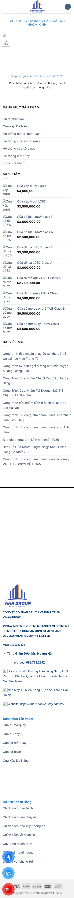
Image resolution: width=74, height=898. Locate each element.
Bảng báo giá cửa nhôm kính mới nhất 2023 (37, 76)
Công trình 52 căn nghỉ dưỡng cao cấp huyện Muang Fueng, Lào (35, 368)
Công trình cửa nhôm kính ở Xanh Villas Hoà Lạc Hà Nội (34, 405)
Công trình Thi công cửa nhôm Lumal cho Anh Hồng (36, 429)
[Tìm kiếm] (68, 7)
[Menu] (5, 6)
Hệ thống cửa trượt (17, 156)
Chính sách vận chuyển (19, 817)
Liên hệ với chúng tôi (18, 861)
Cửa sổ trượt (12, 752)
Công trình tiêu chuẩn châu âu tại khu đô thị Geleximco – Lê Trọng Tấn (34, 356)
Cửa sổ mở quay (15, 743)
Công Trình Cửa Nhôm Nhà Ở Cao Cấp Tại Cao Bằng (36, 380)
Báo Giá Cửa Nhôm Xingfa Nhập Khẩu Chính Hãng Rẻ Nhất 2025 (34, 449)
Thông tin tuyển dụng (18, 852)
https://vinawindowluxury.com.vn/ (42, 704)
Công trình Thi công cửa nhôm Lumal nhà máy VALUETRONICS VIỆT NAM (36, 461)
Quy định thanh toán (17, 844)
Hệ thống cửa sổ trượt (19, 148)
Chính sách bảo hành (18, 808)
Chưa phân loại (13, 119)
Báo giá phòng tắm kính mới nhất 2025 (31, 440)
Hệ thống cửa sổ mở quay (21, 141)
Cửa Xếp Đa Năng (16, 126)
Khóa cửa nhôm (14, 163)
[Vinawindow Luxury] (37, 6)
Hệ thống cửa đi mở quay (21, 134)
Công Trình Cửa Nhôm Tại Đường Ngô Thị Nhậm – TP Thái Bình (33, 393)
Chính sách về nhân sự (19, 835)
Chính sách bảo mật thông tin (24, 826)
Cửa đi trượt (12, 734)
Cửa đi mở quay (14, 725)
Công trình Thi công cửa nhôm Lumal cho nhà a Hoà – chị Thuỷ (37, 417)
